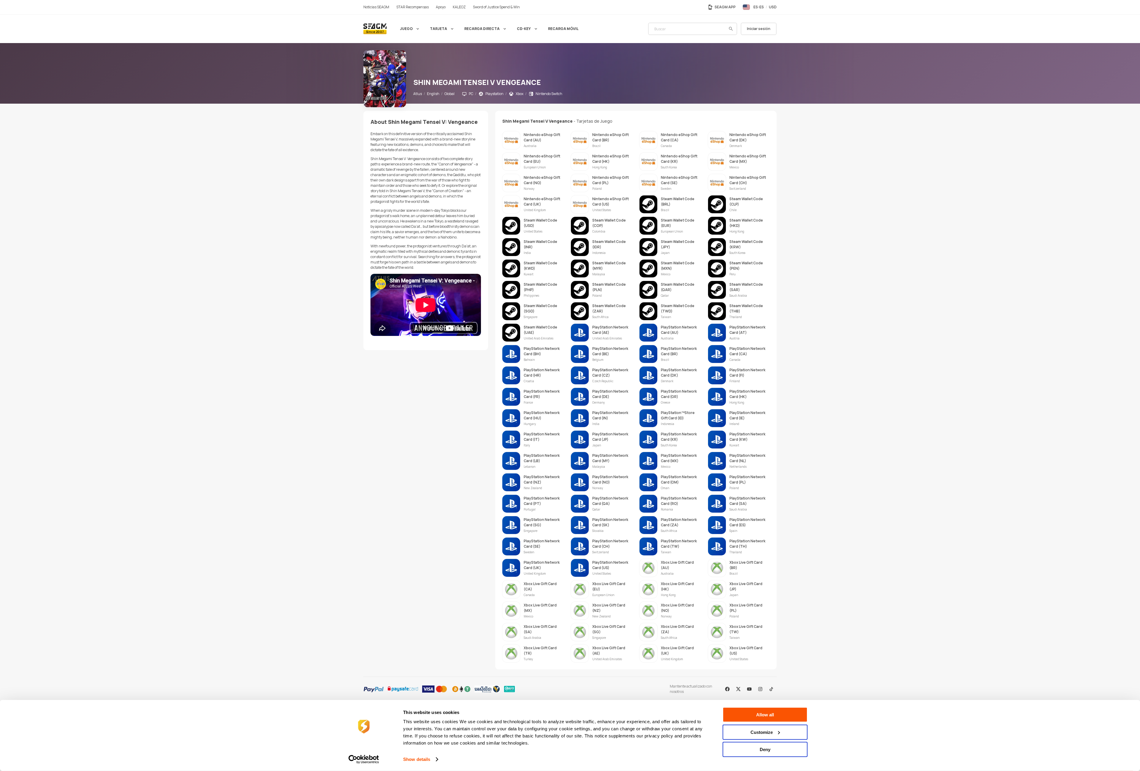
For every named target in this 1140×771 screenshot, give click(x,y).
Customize (761, 731)
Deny (765, 749)
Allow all (765, 714)
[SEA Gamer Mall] (375, 28)
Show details (416, 759)
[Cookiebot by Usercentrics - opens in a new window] (364, 759)
